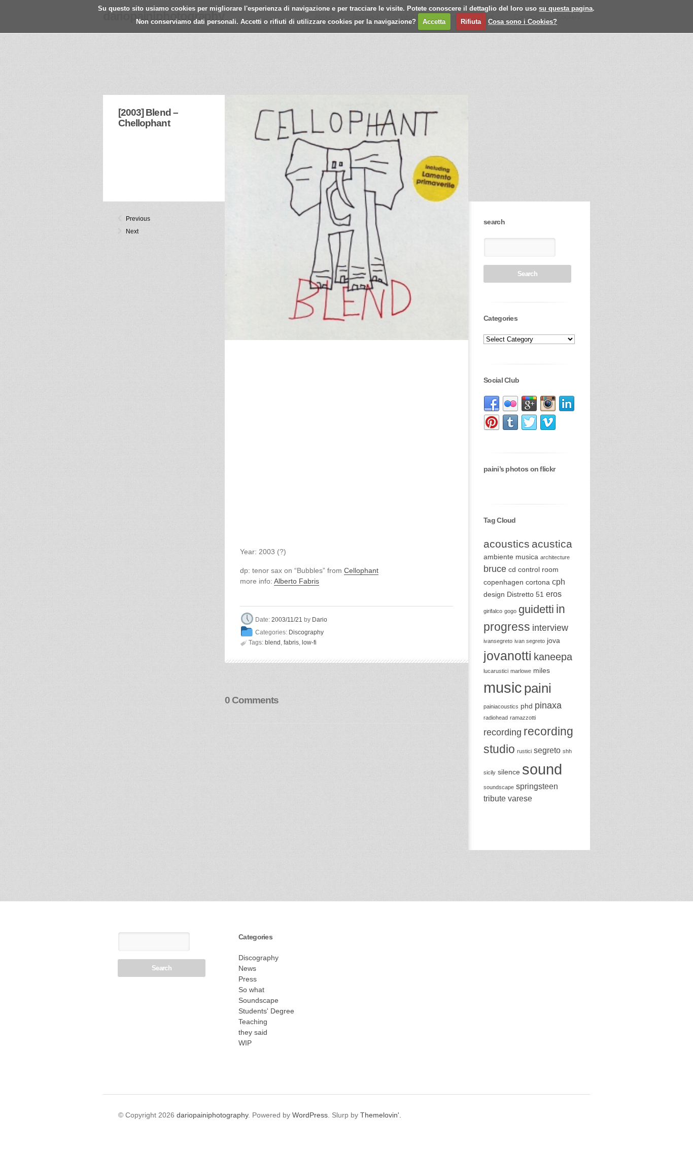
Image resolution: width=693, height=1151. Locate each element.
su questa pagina (566, 8)
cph (558, 582)
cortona (538, 582)
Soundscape (258, 1000)
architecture (555, 557)
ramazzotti (523, 718)
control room (538, 569)
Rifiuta (471, 21)
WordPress (310, 1115)
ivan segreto (529, 641)
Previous (130, 219)
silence (509, 772)
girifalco (492, 611)
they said (252, 1032)
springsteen (537, 786)
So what (251, 990)
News (247, 968)
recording (502, 732)
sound (542, 769)
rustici (524, 751)
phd (527, 706)
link (491, 404)
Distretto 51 (525, 594)
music (502, 687)
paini (537, 688)
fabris (291, 642)
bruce (494, 569)
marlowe (520, 671)
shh (567, 751)
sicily (489, 772)
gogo (510, 611)
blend (273, 642)
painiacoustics (500, 706)
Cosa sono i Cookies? (522, 21)
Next (130, 231)
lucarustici (495, 671)
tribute (494, 798)
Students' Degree (266, 1011)
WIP (245, 1043)
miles (541, 670)
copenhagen (503, 582)
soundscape (498, 787)
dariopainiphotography (212, 1115)
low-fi (309, 642)
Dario (319, 620)
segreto (547, 750)
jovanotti (507, 656)
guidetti (536, 609)
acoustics (506, 544)
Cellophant (361, 570)
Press (247, 979)
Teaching (252, 1022)
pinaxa (548, 705)
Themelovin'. (380, 1115)
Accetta (434, 21)
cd (512, 569)
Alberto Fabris (296, 581)
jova (553, 641)
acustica (552, 544)
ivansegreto (497, 641)
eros (554, 594)
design (494, 594)
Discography (306, 632)
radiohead (495, 718)
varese (520, 798)
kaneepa (553, 656)
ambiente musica (510, 557)
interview (550, 628)
